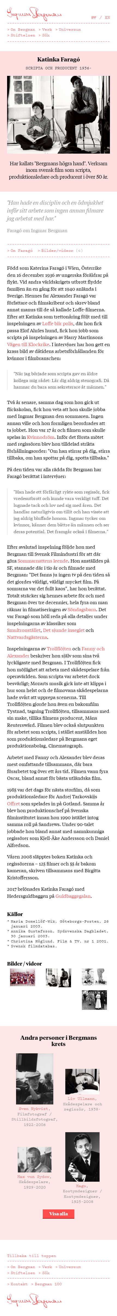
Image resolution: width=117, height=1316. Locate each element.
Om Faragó (22, 250)
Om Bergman (23, 29)
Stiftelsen (23, 35)
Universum (70, 29)
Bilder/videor (62, 250)
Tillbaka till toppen (31, 1255)
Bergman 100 (48, 1284)
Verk (47, 29)
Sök (46, 35)
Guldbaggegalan (73, 895)
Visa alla (58, 1213)
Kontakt (19, 1284)
